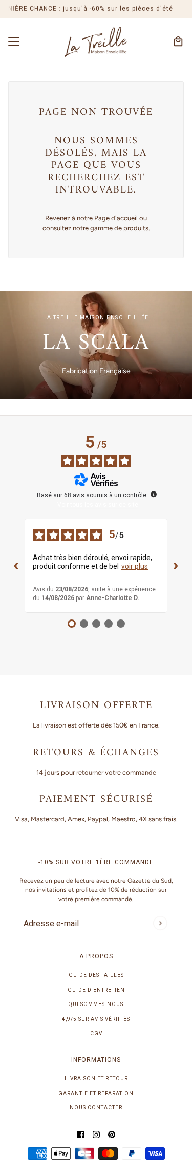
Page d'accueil (116, 218)
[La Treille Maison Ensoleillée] (96, 42)
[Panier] (178, 41)
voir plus (134, 566)
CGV (96, 1033)
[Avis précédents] (16, 566)
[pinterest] (111, 1134)
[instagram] (96, 1134)
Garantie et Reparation (96, 1093)
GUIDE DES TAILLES (96, 975)
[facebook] (81, 1134)
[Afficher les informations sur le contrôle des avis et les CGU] (154, 494)
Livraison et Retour (96, 1078)
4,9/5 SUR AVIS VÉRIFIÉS (96, 1019)
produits (135, 228)
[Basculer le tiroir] (13, 41)
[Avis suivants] (175, 566)
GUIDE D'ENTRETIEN (96, 990)
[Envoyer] (160, 923)
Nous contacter (96, 1107)
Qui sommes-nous (96, 1004)
